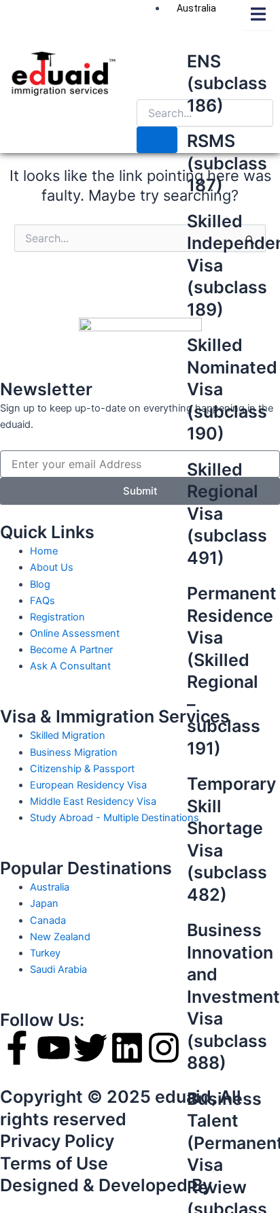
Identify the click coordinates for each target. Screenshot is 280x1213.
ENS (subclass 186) (227, 83)
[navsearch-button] (148, 86)
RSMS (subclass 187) (227, 163)
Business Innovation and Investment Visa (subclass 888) (233, 996)
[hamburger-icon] (258, 15)
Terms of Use (54, 1163)
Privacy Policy (57, 1141)
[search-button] (157, 140)
